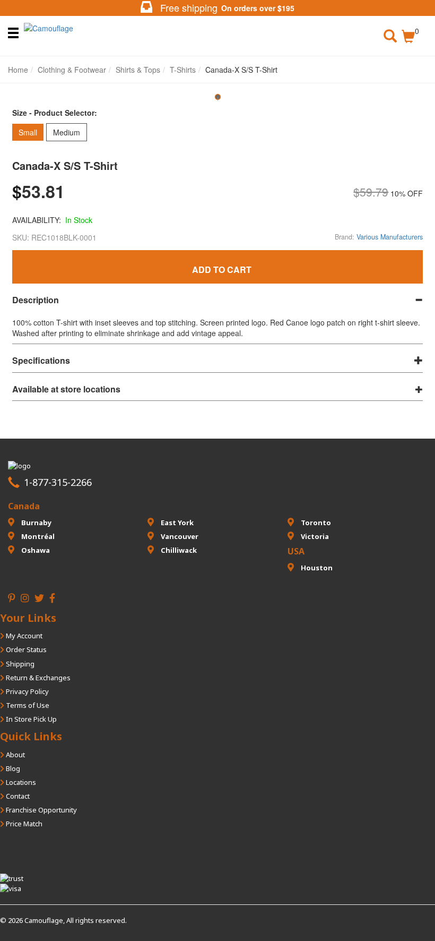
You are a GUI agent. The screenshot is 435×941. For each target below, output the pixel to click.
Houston (316, 567)
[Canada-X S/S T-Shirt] (217, 101)
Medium (66, 132)
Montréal (37, 536)
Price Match (23, 823)
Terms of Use (26, 705)
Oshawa (35, 550)
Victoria (314, 536)
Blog (12, 768)
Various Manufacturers (389, 237)
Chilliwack (178, 550)
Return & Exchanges (37, 677)
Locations (20, 782)
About (14, 754)
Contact (17, 796)
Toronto (315, 522)
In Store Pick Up (30, 719)
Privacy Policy (26, 691)
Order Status (25, 649)
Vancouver (178, 536)
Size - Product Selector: (54, 112)
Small (28, 132)
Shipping (19, 664)
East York (176, 522)
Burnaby (35, 522)
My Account (23, 635)
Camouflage (43, 920)
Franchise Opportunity (40, 810)
